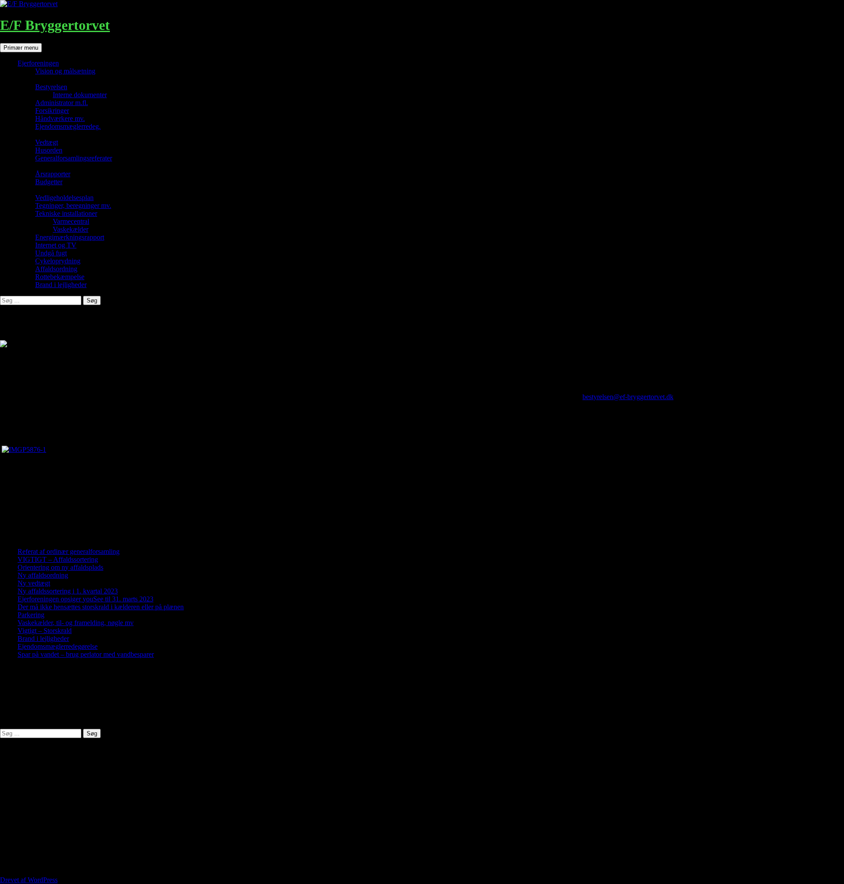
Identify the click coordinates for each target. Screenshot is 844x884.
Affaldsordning (56, 269)
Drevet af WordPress (29, 880)
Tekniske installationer (66, 213)
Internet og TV (55, 245)
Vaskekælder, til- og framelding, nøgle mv (76, 622)
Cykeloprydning (57, 261)
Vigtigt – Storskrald (45, 630)
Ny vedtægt (34, 583)
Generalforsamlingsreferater (73, 158)
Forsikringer (52, 110)
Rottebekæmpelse (59, 276)
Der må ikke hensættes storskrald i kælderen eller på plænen (101, 607)
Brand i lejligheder (61, 284)
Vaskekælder (70, 229)
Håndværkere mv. (60, 118)
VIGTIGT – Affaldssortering (58, 559)
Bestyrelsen (51, 87)
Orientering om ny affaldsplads (60, 567)
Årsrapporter (52, 174)
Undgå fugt (51, 253)
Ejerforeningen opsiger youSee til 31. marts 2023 (85, 599)
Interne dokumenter (80, 94)
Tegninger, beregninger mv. (73, 205)
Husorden (48, 150)
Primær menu (21, 47)
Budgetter (48, 182)
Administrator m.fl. (61, 102)
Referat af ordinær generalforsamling (69, 551)
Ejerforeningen (38, 63)
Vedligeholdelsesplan (64, 197)
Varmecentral (71, 221)
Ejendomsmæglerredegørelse (58, 646)
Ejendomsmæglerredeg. (68, 126)
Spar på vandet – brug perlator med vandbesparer (86, 654)
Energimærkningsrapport (69, 237)
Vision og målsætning (65, 71)
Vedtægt (46, 142)
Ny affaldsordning (43, 575)
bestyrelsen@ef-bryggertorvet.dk (627, 396)
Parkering (31, 614)
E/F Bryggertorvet (55, 25)
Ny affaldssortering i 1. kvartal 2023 (68, 591)
